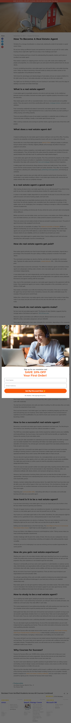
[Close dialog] (67, 327)
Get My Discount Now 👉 (35, 391)
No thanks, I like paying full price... (35, 396)
